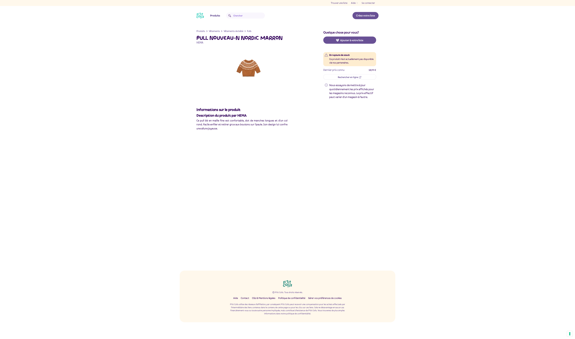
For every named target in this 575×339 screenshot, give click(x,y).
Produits (215, 15)
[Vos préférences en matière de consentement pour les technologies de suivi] (570, 334)
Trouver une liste (339, 2)
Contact (245, 297)
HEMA (199, 42)
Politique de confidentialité (291, 297)
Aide (353, 2)
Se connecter (368, 2)
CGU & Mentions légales (263, 297)
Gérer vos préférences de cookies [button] (325, 297)
